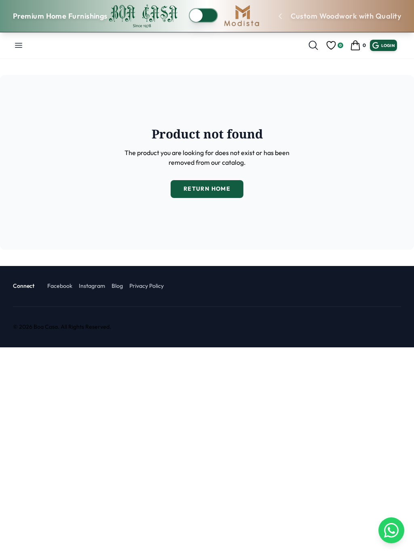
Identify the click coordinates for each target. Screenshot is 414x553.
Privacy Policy (146, 285)
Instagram (92, 285)
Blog (117, 285)
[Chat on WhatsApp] (391, 530)
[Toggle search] (313, 45)
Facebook (59, 285)
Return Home (207, 188)
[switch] (203, 15)
